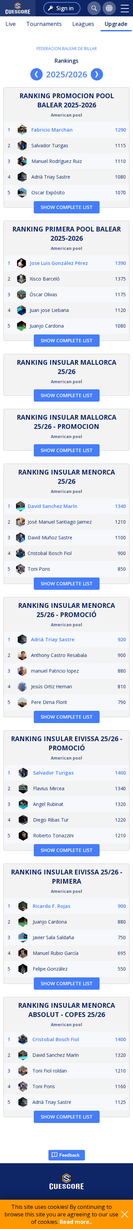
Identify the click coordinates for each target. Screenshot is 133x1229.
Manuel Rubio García (55, 953)
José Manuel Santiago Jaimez (60, 522)
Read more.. (76, 1222)
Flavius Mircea (48, 788)
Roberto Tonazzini (53, 835)
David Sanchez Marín (52, 506)
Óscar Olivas (43, 294)
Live (10, 24)
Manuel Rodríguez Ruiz (56, 161)
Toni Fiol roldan (49, 1070)
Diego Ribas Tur (51, 819)
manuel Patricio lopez (55, 671)
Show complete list (67, 207)
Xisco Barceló (45, 278)
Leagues (83, 24)
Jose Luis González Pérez (59, 263)
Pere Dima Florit (49, 702)
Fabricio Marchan (52, 129)
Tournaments (44, 24)
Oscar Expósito (48, 192)
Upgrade (116, 24)
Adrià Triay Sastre (50, 177)
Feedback (69, 1155)
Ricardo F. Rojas (51, 906)
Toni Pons (39, 569)
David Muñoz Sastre (50, 537)
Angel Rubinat (48, 804)
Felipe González (50, 968)
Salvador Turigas (49, 145)
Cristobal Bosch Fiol (50, 553)
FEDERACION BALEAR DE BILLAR (66, 48)
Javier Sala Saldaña (53, 937)
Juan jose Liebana (49, 310)
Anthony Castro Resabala (59, 655)
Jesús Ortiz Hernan (51, 686)
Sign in (65, 8)
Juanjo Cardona (47, 326)
